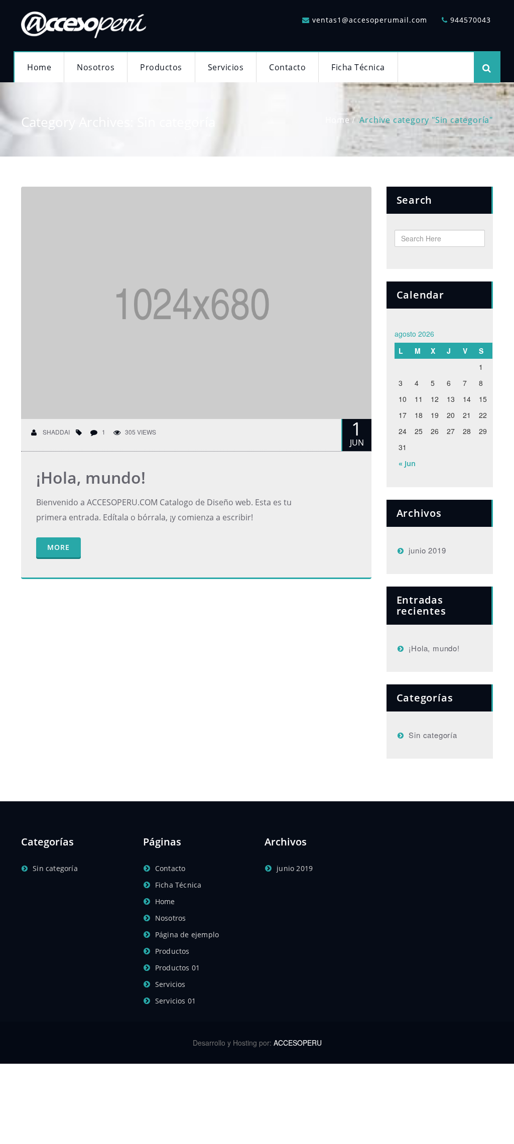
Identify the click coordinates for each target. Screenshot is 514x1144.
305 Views (140, 431)
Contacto (287, 67)
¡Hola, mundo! (91, 477)
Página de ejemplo (187, 934)
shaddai (55, 431)
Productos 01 (177, 967)
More (58, 547)
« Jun (407, 463)
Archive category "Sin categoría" (426, 119)
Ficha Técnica (358, 67)
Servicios (226, 67)
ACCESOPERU (298, 1043)
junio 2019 (427, 550)
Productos (161, 67)
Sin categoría (433, 735)
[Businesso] (84, 23)
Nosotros (95, 67)
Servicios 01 (175, 1001)
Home (39, 67)
